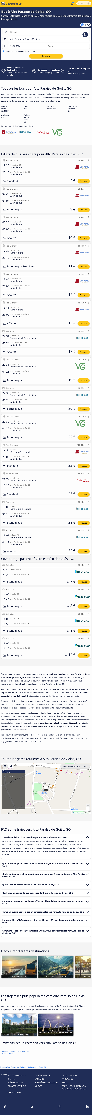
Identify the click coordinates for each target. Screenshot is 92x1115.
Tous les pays (14, 1092)
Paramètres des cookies (46, 1082)
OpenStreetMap (78, 813)
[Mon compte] (72, 3)
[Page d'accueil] (11, 3)
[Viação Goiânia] (59, 132)
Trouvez (83, 181)
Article (65, 1082)
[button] (46, 788)
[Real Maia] (25, 132)
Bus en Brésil (16, 1067)
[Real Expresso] (8, 132)
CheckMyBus (5, 1067)
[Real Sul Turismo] (42, 132)
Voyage (38, 1086)
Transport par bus (17, 1086)
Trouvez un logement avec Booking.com (20, 51)
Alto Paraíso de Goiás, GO (76, 766)
